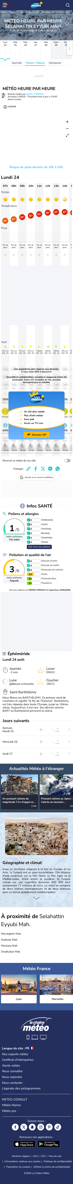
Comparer (55, 63)
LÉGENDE (12, 106)
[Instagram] (40, 1127)
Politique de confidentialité (58, 1161)
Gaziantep (45, 12)
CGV (43, 1156)
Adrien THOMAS (34, 94)
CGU (35, 1156)
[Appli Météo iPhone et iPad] (24, 1144)
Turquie (11, 12)
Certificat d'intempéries (18, 1060)
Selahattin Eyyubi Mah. (60, 12)
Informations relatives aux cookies (23, 1161)
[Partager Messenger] (50, 469)
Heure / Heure (35, 63)
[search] (67, 5)
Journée (17, 63)
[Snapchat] (32, 1127)
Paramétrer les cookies (18, 1167)
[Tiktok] (57, 1127)
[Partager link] (28, 469)
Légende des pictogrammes (21, 1088)
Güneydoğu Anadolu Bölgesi (27, 12)
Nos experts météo (15, 1054)
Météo (3, 12)
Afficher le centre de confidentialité (51, 1167)
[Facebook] (15, 1127)
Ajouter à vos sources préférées (39, 477)
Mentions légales (21, 1156)
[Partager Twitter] (43, 469)
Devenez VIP (39, 434)
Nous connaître (12, 1071)
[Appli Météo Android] (49, 1144)
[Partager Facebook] (35, 469)
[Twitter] (23, 1127)
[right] (69, 48)
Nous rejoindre (12, 1077)
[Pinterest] (49, 1127)
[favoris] (67, 23)
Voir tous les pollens (39, 546)
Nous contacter (12, 1083)
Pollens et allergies (23, 514)
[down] (36, 898)
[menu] (5, 5)
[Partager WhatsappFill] (57, 469)
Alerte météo (11, 1065)
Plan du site (55, 1156)
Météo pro (9, 1111)
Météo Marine (11, 1105)
